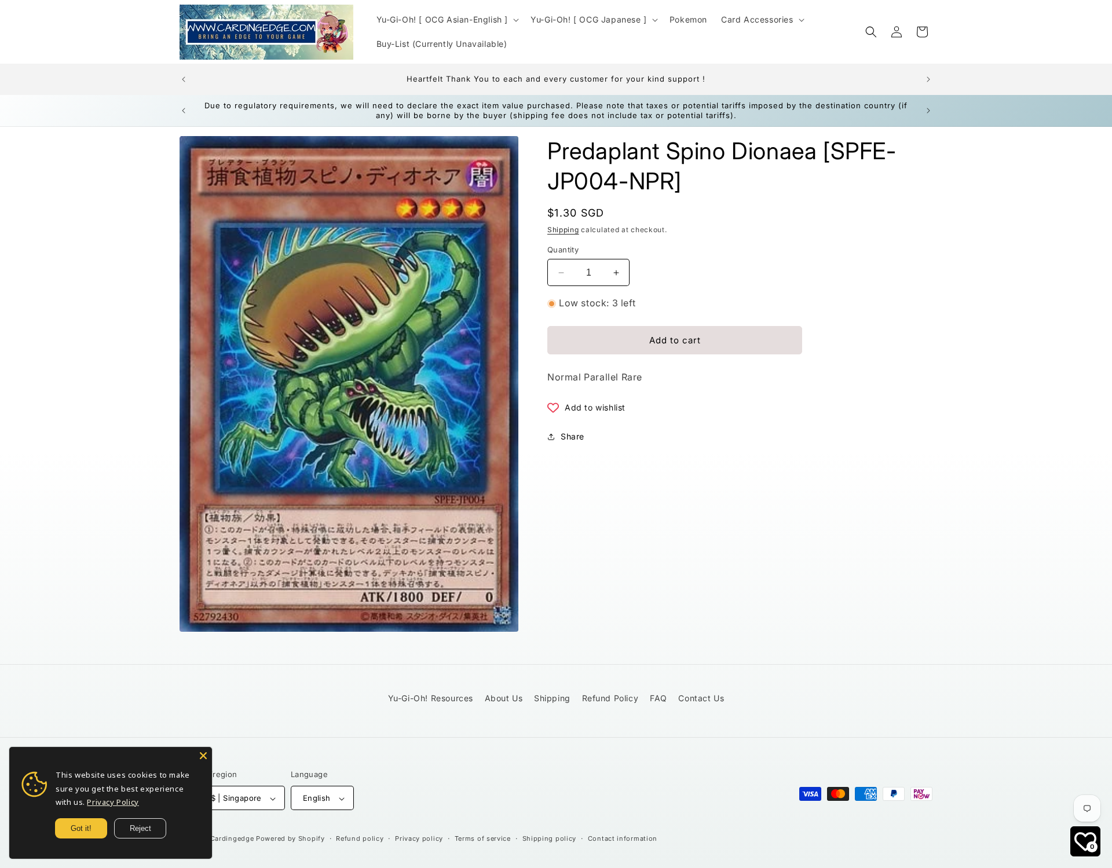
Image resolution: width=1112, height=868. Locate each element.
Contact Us (701, 698)
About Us (504, 698)
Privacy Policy (112, 802)
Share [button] (572, 436)
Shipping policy (549, 838)
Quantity (563, 249)
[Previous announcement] (183, 79)
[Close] (203, 755)
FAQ (658, 698)
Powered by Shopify (290, 839)
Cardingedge (232, 839)
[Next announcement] (928, 79)
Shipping (563, 229)
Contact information (622, 838)
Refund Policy (610, 698)
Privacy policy (419, 838)
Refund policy (359, 838)
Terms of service (483, 838)
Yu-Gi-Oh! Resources (430, 698)
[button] (447, 20)
